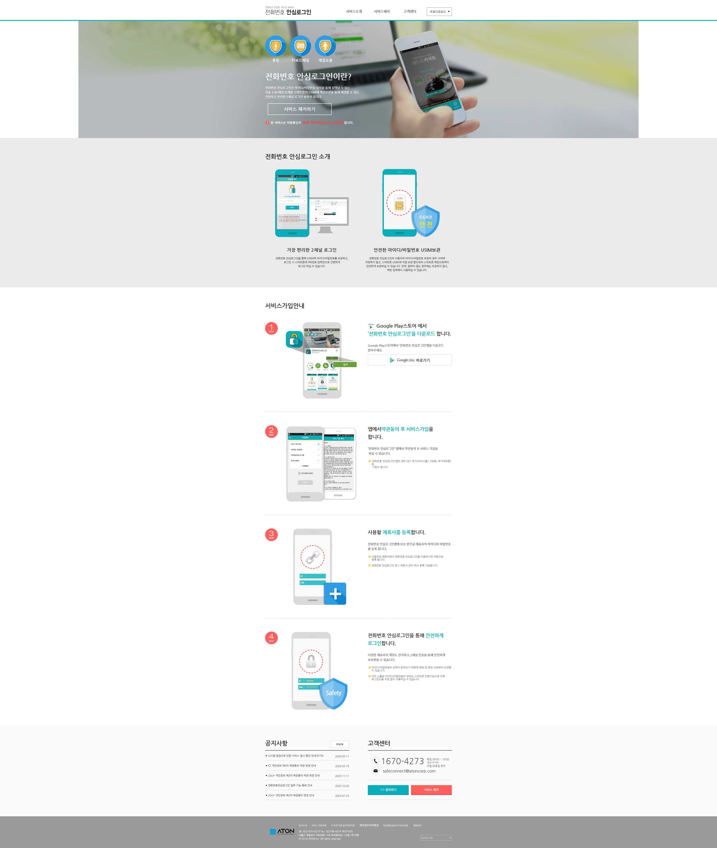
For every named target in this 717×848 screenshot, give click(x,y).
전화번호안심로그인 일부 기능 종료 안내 (290, 785)
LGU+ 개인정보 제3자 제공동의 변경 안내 (291, 795)
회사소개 (303, 825)
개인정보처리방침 (369, 825)
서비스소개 (354, 11)
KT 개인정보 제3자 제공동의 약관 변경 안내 (292, 765)
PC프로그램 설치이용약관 (343, 825)
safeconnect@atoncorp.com (409, 771)
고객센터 (409, 11)
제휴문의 (417, 825)
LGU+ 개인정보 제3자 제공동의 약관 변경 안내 (294, 775)
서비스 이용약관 (318, 825)
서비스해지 (382, 11)
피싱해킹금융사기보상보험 (395, 825)
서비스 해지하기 (299, 109)
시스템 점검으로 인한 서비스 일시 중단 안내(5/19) (295, 755)
